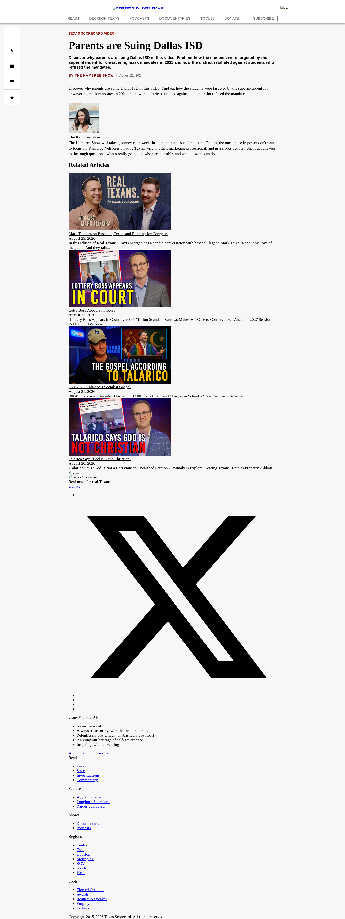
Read (72, 18)
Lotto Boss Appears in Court (92, 310)
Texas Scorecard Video (91, 33)
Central (83, 845)
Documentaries (174, 18)
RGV (81, 863)
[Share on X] (12, 50)
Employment (87, 903)
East (80, 849)
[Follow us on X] (176, 695)
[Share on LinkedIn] (12, 66)
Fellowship (86, 908)
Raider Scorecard (91, 806)
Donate (231, 18)
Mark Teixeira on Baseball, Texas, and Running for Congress (118, 233)
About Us (76, 753)
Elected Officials (90, 890)
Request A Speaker (92, 899)
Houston (83, 854)
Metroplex (85, 859)
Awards (83, 894)
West (81, 872)
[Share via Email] (12, 81)
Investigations (88, 775)
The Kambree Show (94, 75)
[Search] (284, 7)
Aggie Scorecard (90, 797)
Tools (206, 18)
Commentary (87, 780)
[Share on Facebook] (12, 35)
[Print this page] (12, 97)
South (81, 868)
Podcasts (139, 18)
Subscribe (263, 18)
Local (81, 766)
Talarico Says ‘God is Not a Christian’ (100, 459)
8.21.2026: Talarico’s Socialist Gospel (100, 387)
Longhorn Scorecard (93, 801)
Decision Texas (104, 18)
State (81, 770)
